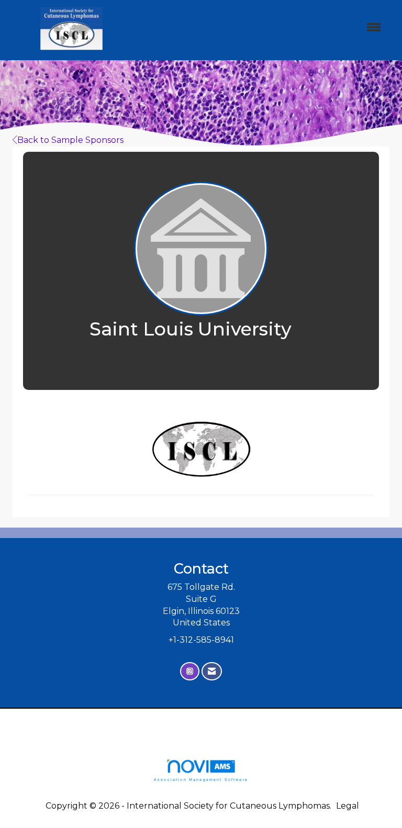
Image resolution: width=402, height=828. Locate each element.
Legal (347, 806)
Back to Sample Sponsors (70, 140)
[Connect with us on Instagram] (189, 671)
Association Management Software (201, 779)
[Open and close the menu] (263, 28)
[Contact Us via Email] (212, 671)
